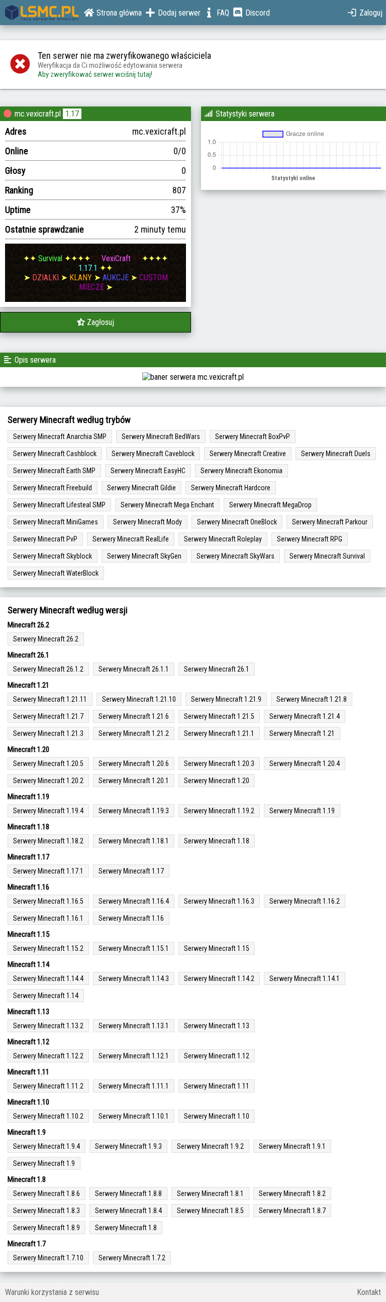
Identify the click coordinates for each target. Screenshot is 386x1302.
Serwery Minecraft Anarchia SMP (60, 436)
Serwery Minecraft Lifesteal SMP (59, 505)
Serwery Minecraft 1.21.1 (219, 733)
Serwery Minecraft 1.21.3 (48, 733)
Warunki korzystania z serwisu (52, 1292)
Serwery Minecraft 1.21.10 (139, 699)
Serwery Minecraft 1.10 (216, 1116)
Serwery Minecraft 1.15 (216, 948)
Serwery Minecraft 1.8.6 (46, 1193)
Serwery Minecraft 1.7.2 (132, 1258)
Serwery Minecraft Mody (147, 522)
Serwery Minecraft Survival (327, 556)
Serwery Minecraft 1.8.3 (46, 1211)
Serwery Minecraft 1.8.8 (128, 1193)
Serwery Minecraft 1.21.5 (219, 716)
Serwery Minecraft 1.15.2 (48, 948)
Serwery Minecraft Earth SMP (54, 471)
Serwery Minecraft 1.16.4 (134, 901)
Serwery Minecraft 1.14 (45, 996)
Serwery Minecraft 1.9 (44, 1163)
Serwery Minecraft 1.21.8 (311, 699)
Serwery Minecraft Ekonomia (241, 471)
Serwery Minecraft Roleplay (223, 539)
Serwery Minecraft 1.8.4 (128, 1211)
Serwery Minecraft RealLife (130, 539)
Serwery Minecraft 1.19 (302, 811)
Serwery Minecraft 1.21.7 (48, 716)
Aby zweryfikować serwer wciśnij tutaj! (95, 74)
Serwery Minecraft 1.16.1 (48, 918)
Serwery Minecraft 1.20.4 (304, 763)
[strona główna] (42, 12)
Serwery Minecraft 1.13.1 (134, 1026)
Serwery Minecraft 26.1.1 (134, 669)
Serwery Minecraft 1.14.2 (219, 978)
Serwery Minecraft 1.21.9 (226, 699)
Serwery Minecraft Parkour (329, 522)
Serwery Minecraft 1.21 (302, 733)
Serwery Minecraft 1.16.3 (219, 901)
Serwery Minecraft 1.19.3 (134, 811)
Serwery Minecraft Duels (335, 454)
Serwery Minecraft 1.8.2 (292, 1193)
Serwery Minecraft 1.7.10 (48, 1258)
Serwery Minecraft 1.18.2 (48, 841)
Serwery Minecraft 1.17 (131, 871)
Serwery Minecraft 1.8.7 (292, 1211)
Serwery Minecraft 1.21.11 (50, 699)
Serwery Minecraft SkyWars (235, 556)
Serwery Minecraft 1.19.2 (219, 811)
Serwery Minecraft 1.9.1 (292, 1146)
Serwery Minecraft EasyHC (148, 471)
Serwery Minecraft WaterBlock (56, 573)
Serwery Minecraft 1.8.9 (46, 1228)
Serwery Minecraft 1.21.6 (134, 716)
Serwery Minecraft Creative (248, 454)
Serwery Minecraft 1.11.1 (134, 1086)
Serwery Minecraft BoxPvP (252, 436)
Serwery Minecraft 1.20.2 (48, 781)
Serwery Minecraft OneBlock (237, 522)
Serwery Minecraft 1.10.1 (134, 1116)
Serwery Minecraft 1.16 (131, 918)
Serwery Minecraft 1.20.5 (48, 763)
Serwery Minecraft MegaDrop (270, 505)
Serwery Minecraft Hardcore (230, 488)
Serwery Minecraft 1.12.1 (134, 1056)
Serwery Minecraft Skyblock (52, 556)
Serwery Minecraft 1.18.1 (134, 841)
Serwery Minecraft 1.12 (216, 1056)
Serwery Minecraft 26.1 (216, 669)
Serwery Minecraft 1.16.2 (304, 901)
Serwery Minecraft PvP (45, 539)
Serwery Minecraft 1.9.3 (128, 1146)
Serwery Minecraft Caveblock (153, 454)
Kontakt (369, 1292)
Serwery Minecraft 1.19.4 (48, 811)
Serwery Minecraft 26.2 (45, 639)
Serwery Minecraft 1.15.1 (134, 948)
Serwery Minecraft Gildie (141, 488)
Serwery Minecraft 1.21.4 (304, 716)
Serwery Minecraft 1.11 (216, 1086)
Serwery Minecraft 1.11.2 (48, 1086)
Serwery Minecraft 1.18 (216, 841)
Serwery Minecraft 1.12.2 (48, 1056)
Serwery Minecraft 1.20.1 (134, 781)
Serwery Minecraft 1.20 (216, 781)
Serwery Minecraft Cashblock (54, 454)
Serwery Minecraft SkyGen (144, 556)
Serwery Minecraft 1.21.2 (134, 733)
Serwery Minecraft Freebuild (52, 488)
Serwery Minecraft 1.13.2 (48, 1026)
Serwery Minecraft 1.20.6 (134, 763)
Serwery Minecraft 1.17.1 (48, 871)
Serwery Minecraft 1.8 (126, 1228)
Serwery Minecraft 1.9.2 (210, 1146)
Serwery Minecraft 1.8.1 (210, 1193)
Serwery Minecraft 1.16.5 (48, 901)
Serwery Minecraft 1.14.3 (134, 978)
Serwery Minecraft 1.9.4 (46, 1146)
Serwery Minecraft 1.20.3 (219, 763)
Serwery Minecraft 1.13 (216, 1026)
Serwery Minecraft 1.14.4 (48, 978)
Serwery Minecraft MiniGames (55, 522)
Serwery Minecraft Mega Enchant (167, 505)
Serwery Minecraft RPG (309, 539)
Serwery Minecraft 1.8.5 (210, 1211)
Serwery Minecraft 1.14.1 (304, 978)
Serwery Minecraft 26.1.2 (48, 669)
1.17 (72, 114)
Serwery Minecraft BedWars (161, 436)
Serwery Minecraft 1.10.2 (48, 1116)
